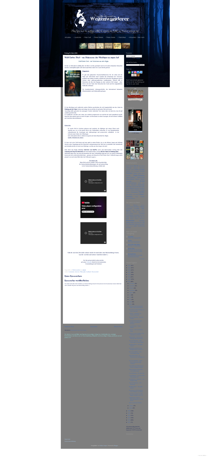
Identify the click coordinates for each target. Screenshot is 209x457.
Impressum (67, 439)
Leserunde (136, 215)
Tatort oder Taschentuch (134, 242)
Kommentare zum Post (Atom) (78, 330)
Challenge (142, 206)
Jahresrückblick (129, 213)
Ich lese (130, 240)
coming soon (129, 226)
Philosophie (83, 271)
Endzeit (128, 171)
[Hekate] (137, 152)
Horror (137, 179)
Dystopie (142, 169)
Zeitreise (133, 198)
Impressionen (141, 212)
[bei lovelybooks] (135, 76)
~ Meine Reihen (98, 37)
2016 (129, 415)
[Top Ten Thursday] (100, 48)
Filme (133, 210)
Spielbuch (128, 192)
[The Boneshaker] (141, 158)
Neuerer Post (69, 326)
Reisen (127, 188)
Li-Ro (139, 183)
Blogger (116, 445)
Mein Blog (142, 215)
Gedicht (138, 210)
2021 (129, 277)
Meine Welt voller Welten (134, 244)
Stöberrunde (130, 222)
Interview (77, 271)
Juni (130, 297)
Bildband (135, 167)
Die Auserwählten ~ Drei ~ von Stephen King (135, 352)
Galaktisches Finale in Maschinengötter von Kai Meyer (136, 399)
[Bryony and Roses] (133, 146)
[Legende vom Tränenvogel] (133, 158)
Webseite (89, 262)
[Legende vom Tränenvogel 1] (137, 158)
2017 (129, 413)
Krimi (142, 181)
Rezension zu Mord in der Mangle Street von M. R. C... (136, 349)
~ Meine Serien (110, 37)
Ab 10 (127, 166)
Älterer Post (118, 326)
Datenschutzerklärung (70, 441)
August (131, 292)
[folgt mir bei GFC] (129, 73)
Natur (133, 186)
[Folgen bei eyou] (141, 73)
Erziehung (136, 171)
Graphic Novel (141, 173)
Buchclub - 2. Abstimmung (134, 245)
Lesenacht (142, 213)
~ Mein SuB (87, 37)
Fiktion (135, 173)
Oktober (131, 288)
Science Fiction (140, 190)
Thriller (141, 192)
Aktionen (135, 205)
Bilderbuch (142, 167)
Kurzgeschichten (131, 183)
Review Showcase (140, 218)
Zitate (143, 224)
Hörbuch (135, 212)
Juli (130, 295)
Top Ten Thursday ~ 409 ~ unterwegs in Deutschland (136, 341)
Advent (128, 205)
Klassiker (129, 181)
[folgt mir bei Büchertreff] (138, 76)
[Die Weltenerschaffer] (141, 152)
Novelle (136, 186)
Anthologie (129, 167)
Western (128, 198)
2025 (129, 267)
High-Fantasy (139, 175)
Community (71, 271)
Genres (143, 210)
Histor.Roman (130, 179)
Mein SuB (137, 216)
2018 (129, 410)
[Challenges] (125, 48)
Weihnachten (138, 224)
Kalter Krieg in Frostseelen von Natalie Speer (136, 370)
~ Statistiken (121, 37)
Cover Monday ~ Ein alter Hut (136, 373)
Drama (136, 169)
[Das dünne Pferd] (133, 152)
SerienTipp (142, 220)
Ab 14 (136, 166)
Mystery (134, 185)
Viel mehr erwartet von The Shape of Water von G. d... (136, 394)
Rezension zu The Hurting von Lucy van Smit (136, 310)
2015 (129, 417)
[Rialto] (128, 158)
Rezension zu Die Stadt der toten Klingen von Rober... (136, 391)
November (132, 285)
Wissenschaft (95, 271)
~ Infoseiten (132, 37)
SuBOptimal (136, 222)
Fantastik (142, 171)
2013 (129, 422)
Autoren (143, 205)
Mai (130, 299)
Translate (138, 58)
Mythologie (141, 185)
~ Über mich (140, 37)
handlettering (141, 226)
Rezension (130, 220)
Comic (132, 169)
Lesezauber (130, 236)
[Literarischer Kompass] (117, 48)
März (130, 304)
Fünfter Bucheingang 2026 (134, 238)
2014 (129, 420)
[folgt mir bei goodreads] (132, 76)
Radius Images (103, 445)
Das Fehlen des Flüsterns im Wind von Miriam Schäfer (136, 366)
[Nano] (128, 152)
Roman (132, 188)
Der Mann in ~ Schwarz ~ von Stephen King (136, 380)
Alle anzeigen (142, 258)
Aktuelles (68, 37)
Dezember (132, 283)
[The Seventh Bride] (137, 146)
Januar (131, 408)
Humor (142, 179)
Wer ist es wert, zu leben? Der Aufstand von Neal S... (136, 334)
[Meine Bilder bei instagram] (135, 73)
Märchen (129, 186)
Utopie (136, 196)
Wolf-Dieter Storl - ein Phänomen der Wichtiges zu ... (136, 357)
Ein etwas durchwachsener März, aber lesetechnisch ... (136, 306)
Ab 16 (140, 166)
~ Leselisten (77, 37)
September (132, 290)
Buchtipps (136, 206)
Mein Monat (130, 217)
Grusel (128, 175)
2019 (129, 281)
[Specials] (83, 48)
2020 (129, 279)
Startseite (93, 326)
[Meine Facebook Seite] (132, 73)
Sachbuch (88, 271)
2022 (129, 274)
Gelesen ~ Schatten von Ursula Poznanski (135, 314)
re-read (128, 227)
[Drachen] (128, 146)
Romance (136, 188)
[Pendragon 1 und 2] (141, 146)
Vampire (142, 196)
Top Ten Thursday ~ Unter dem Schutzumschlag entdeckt (135, 362)
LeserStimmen (129, 215)
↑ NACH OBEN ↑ (202, 455)
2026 (129, 265)
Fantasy (129, 173)
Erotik (132, 171)
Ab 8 (143, 166)
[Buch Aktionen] (92, 48)
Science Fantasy (130, 190)
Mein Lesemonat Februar (135, 402)
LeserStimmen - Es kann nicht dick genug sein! (136, 376)
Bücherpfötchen (132, 254)
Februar (131, 405)
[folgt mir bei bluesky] (138, 73)
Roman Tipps (131, 248)
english (135, 226)
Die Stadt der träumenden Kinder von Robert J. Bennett (135, 322)
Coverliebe (136, 208)
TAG (141, 222)
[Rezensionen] (108, 48)
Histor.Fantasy (130, 177)
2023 (129, 272)
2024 (129, 270)
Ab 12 (131, 166)
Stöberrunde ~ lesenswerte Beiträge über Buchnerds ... (136, 337)
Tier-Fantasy (129, 194)
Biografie (128, 169)
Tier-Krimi (135, 194)
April (130, 301)
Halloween (128, 212)
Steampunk (134, 192)
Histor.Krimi (141, 177)
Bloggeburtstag (129, 206)
